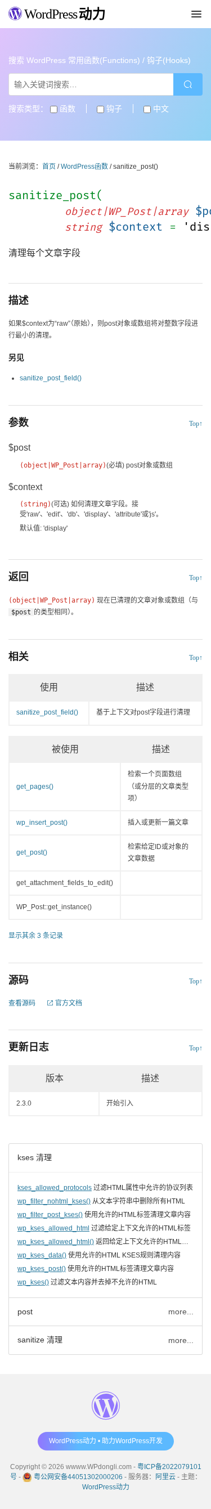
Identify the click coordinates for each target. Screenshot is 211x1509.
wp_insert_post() (42, 823)
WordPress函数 (84, 166)
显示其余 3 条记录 (35, 936)
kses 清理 (34, 1157)
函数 (66, 108)
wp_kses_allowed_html (53, 1228)
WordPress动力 (105, 1487)
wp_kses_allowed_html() (55, 1242)
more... (181, 1311)
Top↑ (196, 424)
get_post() (31, 852)
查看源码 (21, 1003)
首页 (49, 166)
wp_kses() (33, 1282)
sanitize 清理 (39, 1339)
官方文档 (67, 1003)
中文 (160, 108)
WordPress (63, 14)
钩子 (113, 108)
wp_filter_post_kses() (50, 1215)
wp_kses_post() (41, 1269)
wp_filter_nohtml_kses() (54, 1201)
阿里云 (165, 1477)
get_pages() (34, 787)
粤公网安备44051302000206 (78, 1477)
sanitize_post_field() (51, 378)
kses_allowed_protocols (54, 1188)
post (25, 1311)
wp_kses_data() (41, 1255)
